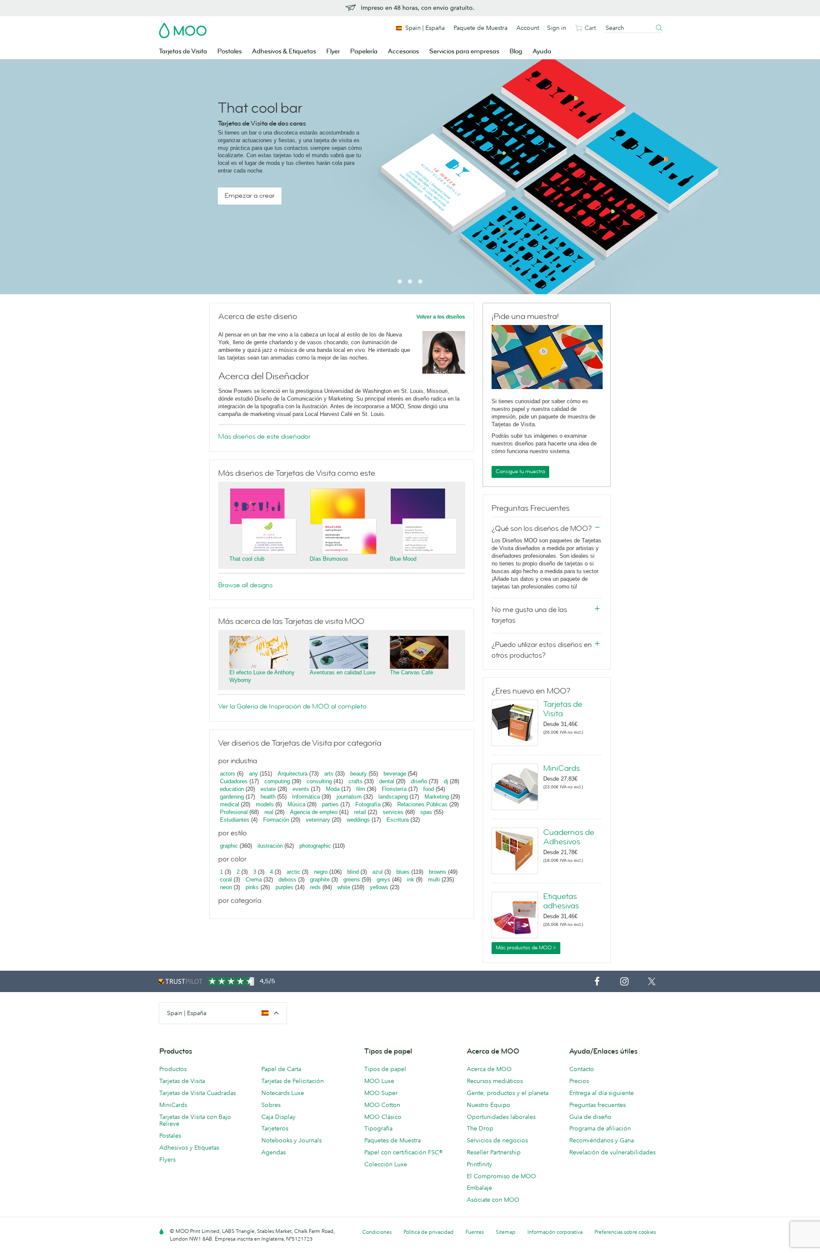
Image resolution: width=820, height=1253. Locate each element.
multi (434, 879)
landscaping (393, 796)
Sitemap (505, 1232)
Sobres (271, 1105)
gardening (232, 796)
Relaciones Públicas (422, 804)
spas (426, 812)
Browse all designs (245, 585)
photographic (315, 846)
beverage (395, 773)
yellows (379, 887)
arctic (293, 872)
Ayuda (542, 51)
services (393, 812)
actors (227, 773)
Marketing (437, 796)
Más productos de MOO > (526, 947)
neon (226, 887)
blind (353, 872)
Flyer (333, 51)
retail (360, 812)
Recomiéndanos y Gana (601, 1140)
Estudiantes (234, 820)
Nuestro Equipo (488, 1105)
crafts (355, 781)
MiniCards (561, 768)
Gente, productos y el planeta (507, 1093)
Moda (333, 789)
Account (527, 28)
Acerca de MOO (489, 1069)
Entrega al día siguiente (601, 1093)
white (343, 887)
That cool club (246, 559)
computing (277, 781)
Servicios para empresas (464, 51)
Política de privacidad (429, 1232)
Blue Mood (403, 559)
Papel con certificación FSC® (403, 1152)
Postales (229, 51)
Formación (276, 820)
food (428, 789)
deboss (287, 879)
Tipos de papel (385, 1069)
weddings (358, 820)
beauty (358, 773)
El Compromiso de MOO (501, 1176)
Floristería (394, 789)
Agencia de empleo (313, 812)
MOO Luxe (379, 1081)
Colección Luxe (385, 1164)
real (268, 812)
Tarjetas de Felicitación (292, 1081)
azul (377, 872)
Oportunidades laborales (501, 1117)
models (265, 804)
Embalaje (479, 1188)
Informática (306, 796)
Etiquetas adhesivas (561, 901)
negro (321, 872)
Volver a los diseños (440, 316)
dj (446, 781)
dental (386, 781)
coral (226, 879)
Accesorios (403, 51)
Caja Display (278, 1117)
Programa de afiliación (600, 1128)
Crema (254, 879)
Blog (516, 51)
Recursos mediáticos (495, 1081)
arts (329, 773)
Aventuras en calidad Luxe (342, 672)
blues (403, 872)
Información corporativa (555, 1232)
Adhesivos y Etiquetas (189, 1147)
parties (330, 804)
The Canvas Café (411, 672)
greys (383, 879)
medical (229, 804)
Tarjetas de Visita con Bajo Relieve (195, 1120)
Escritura (398, 820)
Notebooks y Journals (291, 1140)
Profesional (234, 812)
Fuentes (475, 1232)
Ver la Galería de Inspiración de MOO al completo (292, 706)
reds (315, 887)
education (232, 789)
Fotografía (368, 804)
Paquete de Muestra (480, 28)
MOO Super (381, 1093)
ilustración (270, 846)
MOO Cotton (382, 1105)
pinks (252, 887)
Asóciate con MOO (493, 1199)
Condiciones (377, 1232)
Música (296, 804)
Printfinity (479, 1164)
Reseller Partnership (494, 1152)
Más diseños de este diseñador (264, 436)
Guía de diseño (590, 1117)
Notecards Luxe (282, 1093)
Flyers (167, 1159)
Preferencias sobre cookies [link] (625, 1232)
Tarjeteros (274, 1128)
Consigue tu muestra (520, 471)
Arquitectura (293, 773)
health (268, 796)
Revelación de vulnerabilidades (612, 1152)
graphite (320, 879)
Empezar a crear (250, 195)
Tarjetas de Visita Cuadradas (197, 1093)
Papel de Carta (281, 1069)
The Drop (480, 1128)
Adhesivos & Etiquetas (284, 51)
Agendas (273, 1152)
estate (268, 789)
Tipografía (378, 1128)
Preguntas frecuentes (597, 1105)
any (253, 773)
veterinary (318, 820)
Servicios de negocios (497, 1140)
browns (437, 872)
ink (410, 879)
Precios (579, 1081)
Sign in (556, 28)
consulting (319, 781)
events (301, 789)
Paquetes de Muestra (392, 1140)
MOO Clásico (382, 1117)
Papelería (364, 51)
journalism (349, 796)
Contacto (581, 1069)
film (360, 789)
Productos (173, 1069)
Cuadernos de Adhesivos (568, 837)
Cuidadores (234, 781)
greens (351, 879)
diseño (419, 781)
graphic (229, 846)
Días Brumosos (329, 559)
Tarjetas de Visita (183, 51)
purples (284, 887)
